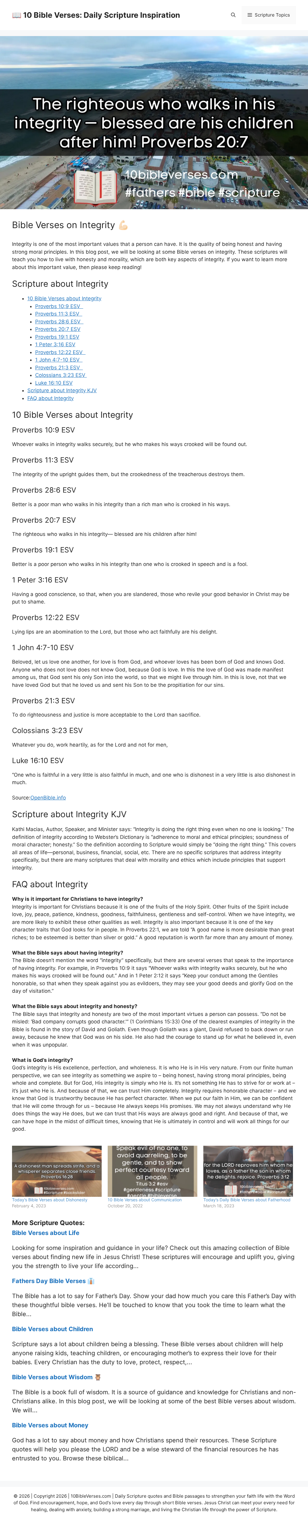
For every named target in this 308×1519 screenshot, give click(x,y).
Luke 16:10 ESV (54, 383)
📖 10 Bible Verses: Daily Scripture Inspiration (96, 15)
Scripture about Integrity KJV (62, 390)
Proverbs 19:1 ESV (57, 337)
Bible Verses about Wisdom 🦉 (57, 1377)
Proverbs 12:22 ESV (60, 352)
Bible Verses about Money (50, 1425)
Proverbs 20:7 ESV (58, 329)
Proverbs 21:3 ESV (59, 368)
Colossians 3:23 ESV (61, 375)
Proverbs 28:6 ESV (59, 322)
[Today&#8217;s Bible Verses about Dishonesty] (57, 1171)
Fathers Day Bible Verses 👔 (53, 1281)
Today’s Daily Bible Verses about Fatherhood (247, 1199)
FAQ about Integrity (50, 398)
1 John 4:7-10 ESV (59, 360)
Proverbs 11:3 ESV (58, 314)
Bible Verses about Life (45, 1232)
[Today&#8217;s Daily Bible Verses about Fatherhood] (248, 1171)
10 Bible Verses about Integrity (64, 298)
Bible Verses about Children (52, 1329)
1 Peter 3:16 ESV (55, 344)
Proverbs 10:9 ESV (59, 306)
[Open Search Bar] (233, 15)
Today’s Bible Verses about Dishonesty (50, 1199)
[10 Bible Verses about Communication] (152, 1171)
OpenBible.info (48, 798)
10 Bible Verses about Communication (145, 1199)
